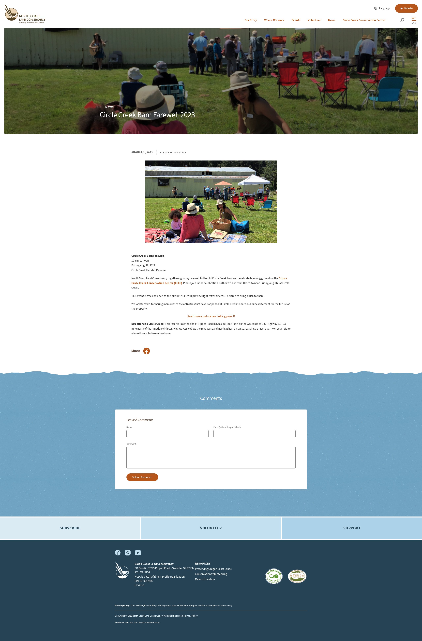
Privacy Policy (191, 616)
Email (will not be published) (227, 427)
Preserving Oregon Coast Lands (213, 569)
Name (129, 427)
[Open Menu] (415, 20)
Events (296, 20)
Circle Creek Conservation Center (364, 20)
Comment (131, 444)
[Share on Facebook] (146, 351)
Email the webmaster (149, 622)
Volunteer (314, 20)
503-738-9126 (142, 572)
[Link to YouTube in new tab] (138, 555)
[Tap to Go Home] (24, 22)
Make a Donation (205, 579)
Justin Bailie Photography (184, 605)
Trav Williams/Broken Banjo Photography (151, 605)
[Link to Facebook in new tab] (118, 555)
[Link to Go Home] (122, 578)
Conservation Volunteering (211, 574)
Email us (139, 585)
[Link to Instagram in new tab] (128, 555)
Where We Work (274, 20)
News (331, 20)
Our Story (251, 20)
